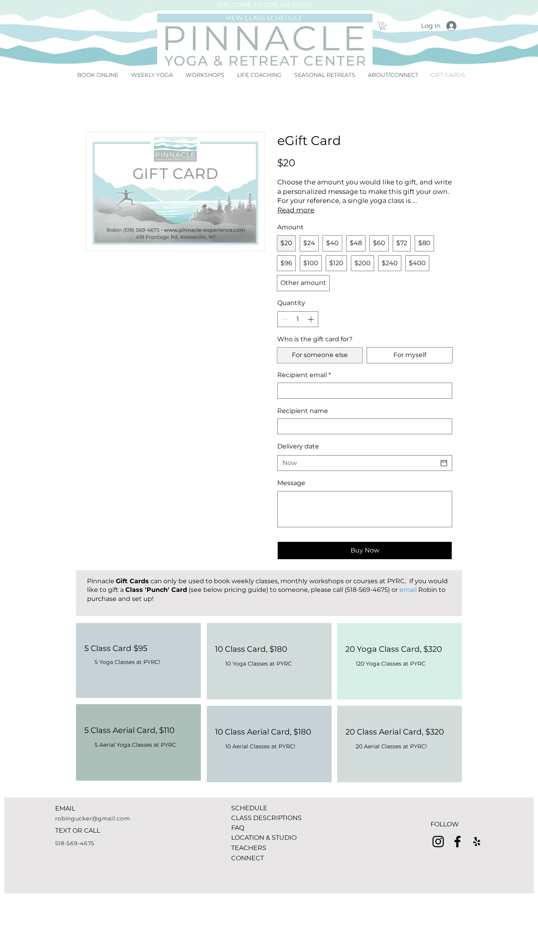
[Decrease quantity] (283, 319)
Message (291, 483)
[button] (383, 26)
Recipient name (302, 411)
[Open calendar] (444, 463)
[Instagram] (438, 841)
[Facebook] (457, 841)
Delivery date (298, 446)
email (408, 589)
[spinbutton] (297, 319)
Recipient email (304, 375)
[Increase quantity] (311, 319)
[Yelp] (476, 841)
